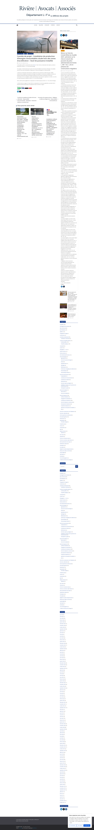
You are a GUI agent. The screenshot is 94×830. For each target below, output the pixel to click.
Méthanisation (63, 367)
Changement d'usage (63, 333)
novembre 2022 (62, 684)
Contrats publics (64, 342)
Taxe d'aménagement (64, 457)
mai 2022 (61, 693)
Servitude (61, 456)
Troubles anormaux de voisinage (65, 459)
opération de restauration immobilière (67, 407)
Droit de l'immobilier (63, 390)
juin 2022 (61, 691)
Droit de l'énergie (20, 53)
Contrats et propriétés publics (65, 340)
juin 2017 (61, 793)
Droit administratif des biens (65, 354)
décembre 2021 (62, 702)
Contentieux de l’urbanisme (65, 400)
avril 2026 (61, 616)
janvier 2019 (62, 763)
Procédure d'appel (64, 421)
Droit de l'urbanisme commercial (66, 402)
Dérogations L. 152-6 (63, 349)
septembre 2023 (63, 668)
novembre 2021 (62, 704)
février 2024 (62, 659)
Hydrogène (63, 365)
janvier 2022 (62, 700)
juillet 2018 (62, 773)
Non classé (62, 434)
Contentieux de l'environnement (66, 377)
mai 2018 (61, 777)
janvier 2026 (62, 621)
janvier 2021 (62, 721)
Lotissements (62, 427)
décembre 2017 (62, 786)
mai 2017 (61, 795)
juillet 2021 (62, 711)
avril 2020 (61, 738)
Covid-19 (61, 347)
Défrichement (63, 381)
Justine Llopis (26, 63)
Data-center (63, 391)
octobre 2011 (62, 802)
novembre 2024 (62, 645)
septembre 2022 (63, 688)
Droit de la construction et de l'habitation (67, 411)
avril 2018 (61, 779)
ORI (61, 409)
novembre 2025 (62, 625)
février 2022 (62, 698)
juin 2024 (61, 652)
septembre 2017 (63, 789)
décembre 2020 (62, 723)
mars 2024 (62, 657)
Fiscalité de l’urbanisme (65, 405)
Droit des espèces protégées (66, 383)
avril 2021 (61, 716)
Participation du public (65, 387)
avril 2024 (61, 655)
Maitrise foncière (63, 431)
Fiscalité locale (62, 424)
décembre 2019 (62, 745)
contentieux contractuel (65, 338)
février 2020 (62, 741)
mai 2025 (61, 634)
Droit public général (63, 416)
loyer (61, 429)
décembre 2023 (62, 662)
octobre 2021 (62, 705)
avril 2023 (61, 675)
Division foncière (63, 351)
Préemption (62, 445)
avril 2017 (61, 797)
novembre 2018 (62, 766)
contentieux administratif (64, 337)
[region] (80, 821)
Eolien (26, 53)
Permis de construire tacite (64, 438)
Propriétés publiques (64, 343)
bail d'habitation (62, 329)
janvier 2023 (62, 680)
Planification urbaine (63, 443)
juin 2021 (61, 713)
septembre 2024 (63, 648)
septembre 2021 (63, 707)
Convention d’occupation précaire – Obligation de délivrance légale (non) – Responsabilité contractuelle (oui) (47, 99)
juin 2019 (61, 754)
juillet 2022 (62, 689)
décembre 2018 (62, 764)
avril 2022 (61, 695)
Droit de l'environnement (64, 374)
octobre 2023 (62, 666)
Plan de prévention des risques (65, 441)
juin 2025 (61, 632)
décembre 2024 (62, 643)
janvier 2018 (62, 784)
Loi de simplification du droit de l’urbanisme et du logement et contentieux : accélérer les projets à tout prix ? (72, 307)
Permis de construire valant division (66, 440)
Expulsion (62, 432)
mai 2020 (61, 736)
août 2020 (61, 730)
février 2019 (62, 761)
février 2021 (62, 720)
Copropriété (62, 346)
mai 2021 (61, 714)
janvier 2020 (62, 743)
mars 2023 (62, 677)
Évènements (62, 418)
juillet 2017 (62, 791)
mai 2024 (61, 654)
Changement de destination (66, 398)
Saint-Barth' (62, 454)
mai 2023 (61, 673)
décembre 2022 (62, 682)
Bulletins (41, 25)
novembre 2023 (62, 664)
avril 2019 (61, 757)
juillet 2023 (62, 670)
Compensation (63, 376)
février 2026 (62, 620)
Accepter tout (86, 825)
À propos (53, 25)
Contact (58, 25)
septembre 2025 (63, 629)
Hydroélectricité (63, 363)
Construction (62, 335)
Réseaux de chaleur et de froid (65, 450)
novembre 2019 (62, 747)
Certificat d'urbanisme (65, 396)
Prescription (62, 447)
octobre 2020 (62, 727)
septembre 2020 (63, 729)
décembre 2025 (62, 623)
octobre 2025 (62, 627)
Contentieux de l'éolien (65, 379)
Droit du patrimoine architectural (65, 415)
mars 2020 (62, 739)
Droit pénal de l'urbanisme (65, 404)
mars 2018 (62, 780)
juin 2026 (61, 614)
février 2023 (62, 679)
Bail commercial (63, 328)
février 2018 (62, 782)
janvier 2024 (62, 661)
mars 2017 (62, 798)
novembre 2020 (62, 725)
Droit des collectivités (63, 413)
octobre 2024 (62, 646)
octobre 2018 (62, 768)
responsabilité (62, 452)
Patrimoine (62, 436)
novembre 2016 (62, 800)
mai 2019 (61, 755)
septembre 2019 (63, 750)
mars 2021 (62, 718)
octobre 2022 (62, 686)
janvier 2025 (62, 641)
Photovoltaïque (30, 53)
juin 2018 (61, 775)
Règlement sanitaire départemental (66, 449)
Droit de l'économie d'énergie (66, 359)
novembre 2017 (62, 788)
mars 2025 (62, 637)
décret (34, 64)
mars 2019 (62, 759)
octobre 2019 (62, 748)
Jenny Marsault (70, 70)
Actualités (47, 25)
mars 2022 (62, 696)
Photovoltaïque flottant (65, 372)
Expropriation (62, 420)
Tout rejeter (80, 825)
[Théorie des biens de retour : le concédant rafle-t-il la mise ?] (63, 316)
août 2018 (61, 772)
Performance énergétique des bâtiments (68, 368)
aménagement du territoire (64, 326)
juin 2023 (61, 671)
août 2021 (61, 709)
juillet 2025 (62, 630)
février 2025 (62, 639)
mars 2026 (62, 618)
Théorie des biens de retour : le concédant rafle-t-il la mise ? (72, 315)
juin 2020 (61, 734)
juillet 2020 (62, 732)
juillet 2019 (62, 752)
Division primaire (63, 353)
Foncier (61, 425)
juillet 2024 (62, 650)
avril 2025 (61, 636)
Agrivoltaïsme (63, 358)
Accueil (35, 25)
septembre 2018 (63, 770)
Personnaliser (72, 825)
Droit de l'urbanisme (63, 395)
